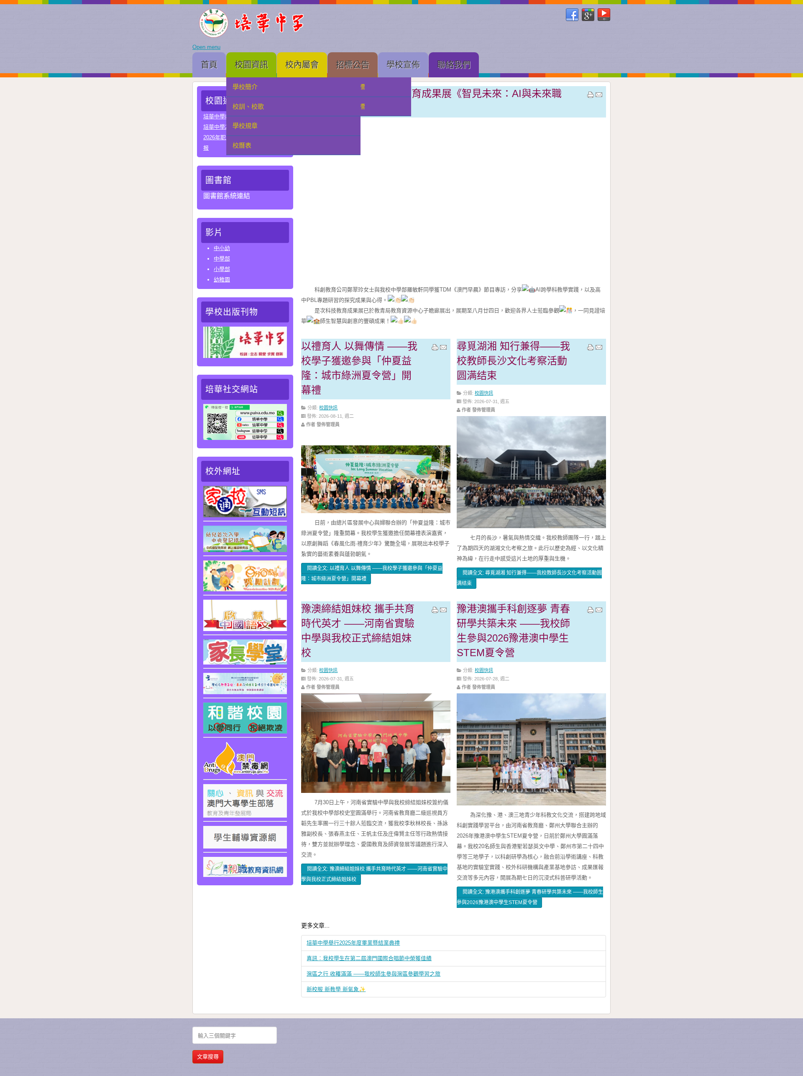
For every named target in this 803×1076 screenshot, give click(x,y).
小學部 (222, 269)
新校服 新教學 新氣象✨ (336, 989)
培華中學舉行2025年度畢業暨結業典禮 (353, 943)
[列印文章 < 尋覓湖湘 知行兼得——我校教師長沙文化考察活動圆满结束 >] (590, 349)
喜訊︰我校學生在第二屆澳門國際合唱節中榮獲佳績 (369, 958)
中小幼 (222, 248)
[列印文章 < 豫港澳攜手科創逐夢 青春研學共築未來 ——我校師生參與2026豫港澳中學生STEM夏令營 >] (590, 612)
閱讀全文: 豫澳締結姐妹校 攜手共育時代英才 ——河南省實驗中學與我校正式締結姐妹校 (374, 874)
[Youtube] (604, 15)
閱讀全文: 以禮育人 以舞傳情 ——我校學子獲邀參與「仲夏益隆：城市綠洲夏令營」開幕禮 (371, 573)
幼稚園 (222, 279)
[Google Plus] (588, 15)
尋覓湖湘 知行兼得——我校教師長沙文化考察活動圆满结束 (513, 360)
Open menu (206, 47)
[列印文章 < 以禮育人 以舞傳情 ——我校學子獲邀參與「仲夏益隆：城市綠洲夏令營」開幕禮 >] (435, 349)
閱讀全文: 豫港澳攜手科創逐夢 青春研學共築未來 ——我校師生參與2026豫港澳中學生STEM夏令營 (530, 897)
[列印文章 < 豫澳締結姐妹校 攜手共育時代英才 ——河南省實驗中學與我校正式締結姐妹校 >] (435, 612)
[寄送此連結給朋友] (599, 97)
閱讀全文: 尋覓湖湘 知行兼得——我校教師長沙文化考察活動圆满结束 (529, 578)
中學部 (222, 259)
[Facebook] (572, 15)
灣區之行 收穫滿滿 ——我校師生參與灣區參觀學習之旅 (373, 974)
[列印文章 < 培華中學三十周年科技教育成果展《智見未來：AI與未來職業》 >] (590, 97)
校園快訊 (328, 407)
